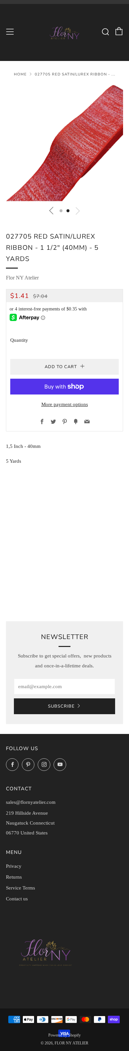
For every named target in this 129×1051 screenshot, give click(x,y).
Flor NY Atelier (22, 277)
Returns (14, 877)
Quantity (19, 340)
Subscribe (61, 706)
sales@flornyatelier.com (31, 802)
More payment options (64, 404)
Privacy (14, 866)
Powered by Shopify (64, 1035)
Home (20, 74)
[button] (61, 210)
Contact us (17, 898)
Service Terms (20, 887)
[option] (64, 143)
